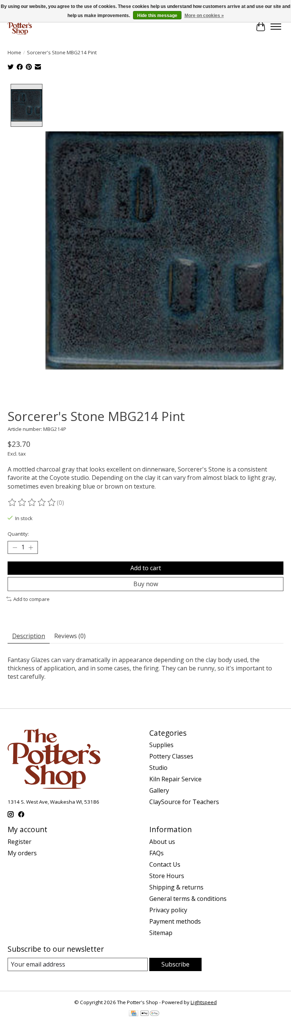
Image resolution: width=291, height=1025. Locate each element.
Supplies (161, 745)
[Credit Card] (133, 1014)
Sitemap (160, 933)
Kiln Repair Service (175, 779)
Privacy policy (168, 910)
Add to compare (31, 599)
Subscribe (175, 964)
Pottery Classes (171, 756)
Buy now (145, 584)
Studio (158, 767)
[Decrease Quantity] (15, 547)
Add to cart (145, 568)
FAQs (156, 853)
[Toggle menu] (275, 26)
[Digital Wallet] (150, 1014)
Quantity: (18, 533)
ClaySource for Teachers (184, 802)
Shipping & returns (176, 887)
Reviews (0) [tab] (70, 636)
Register (19, 841)
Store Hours (166, 876)
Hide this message (157, 15)
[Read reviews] (32, 502)
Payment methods (175, 921)
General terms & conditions (188, 898)
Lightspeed (204, 1002)
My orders (22, 853)
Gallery (159, 790)
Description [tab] (28, 636)
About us (162, 841)
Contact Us (164, 864)
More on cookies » (204, 15)
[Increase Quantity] (31, 547)
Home (14, 52)
